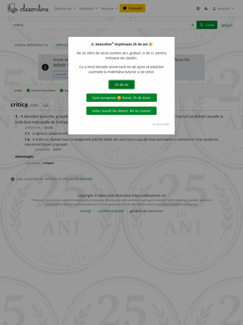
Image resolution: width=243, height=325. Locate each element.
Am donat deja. (161, 124)
